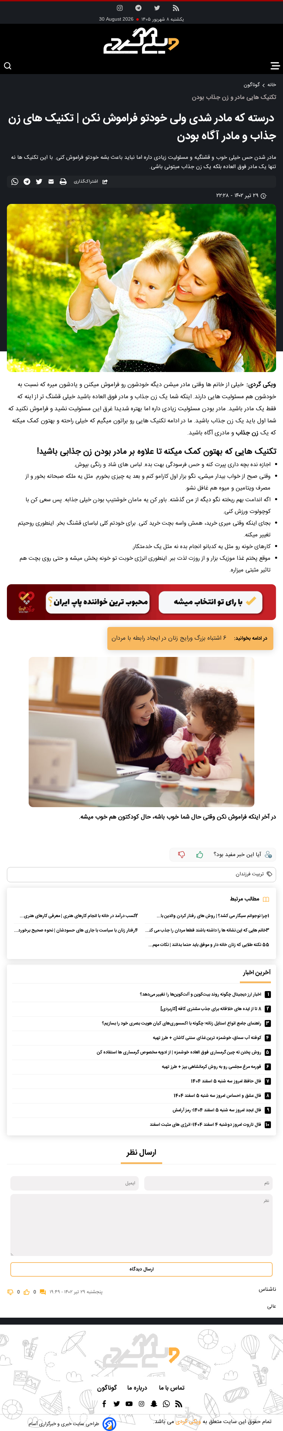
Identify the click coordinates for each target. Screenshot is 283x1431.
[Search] (7, 66)
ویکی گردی (187, 1422)
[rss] (176, 10)
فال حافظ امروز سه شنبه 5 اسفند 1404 (226, 1081)
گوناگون (252, 85)
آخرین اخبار (257, 973)
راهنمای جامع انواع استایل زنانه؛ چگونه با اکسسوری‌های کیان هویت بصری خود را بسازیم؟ (181, 1023)
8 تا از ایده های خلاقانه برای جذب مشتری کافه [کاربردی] (210, 1009)
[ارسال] (52, 183)
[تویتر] (157, 10)
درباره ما (138, 1388)
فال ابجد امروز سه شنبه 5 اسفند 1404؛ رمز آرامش (217, 1110)
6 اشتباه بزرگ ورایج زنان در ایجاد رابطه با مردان (168, 639)
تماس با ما (172, 1388)
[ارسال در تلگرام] (27, 183)
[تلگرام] (138, 10)
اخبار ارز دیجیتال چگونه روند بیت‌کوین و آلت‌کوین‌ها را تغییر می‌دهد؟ (200, 994)
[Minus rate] (181, 854)
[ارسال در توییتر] (40, 183)
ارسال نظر (141, 1152)
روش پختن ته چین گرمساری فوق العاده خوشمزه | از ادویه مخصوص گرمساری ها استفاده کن (179, 1052)
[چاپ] (64, 182)
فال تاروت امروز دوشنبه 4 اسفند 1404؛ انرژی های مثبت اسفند (205, 1125)
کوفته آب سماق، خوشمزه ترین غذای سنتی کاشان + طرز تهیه (207, 1038)
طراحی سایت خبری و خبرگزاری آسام (64, 1424)
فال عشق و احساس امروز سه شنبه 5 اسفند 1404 (217, 1096)
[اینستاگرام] (120, 10)
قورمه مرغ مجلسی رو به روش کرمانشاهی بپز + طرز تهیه (211, 1067)
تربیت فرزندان (250, 874)
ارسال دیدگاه (141, 1269)
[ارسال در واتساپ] (15, 183)
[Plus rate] (200, 854)
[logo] (141, 40)
